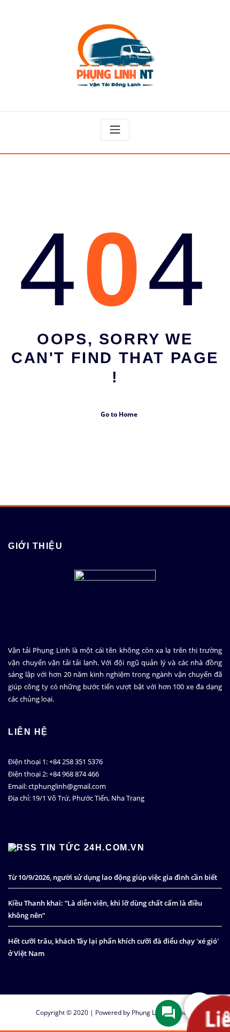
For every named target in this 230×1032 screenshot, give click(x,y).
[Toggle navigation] (115, 130)
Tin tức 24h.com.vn (92, 847)
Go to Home (119, 414)
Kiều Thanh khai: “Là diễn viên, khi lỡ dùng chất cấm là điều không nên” (105, 909)
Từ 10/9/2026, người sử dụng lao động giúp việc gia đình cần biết (112, 877)
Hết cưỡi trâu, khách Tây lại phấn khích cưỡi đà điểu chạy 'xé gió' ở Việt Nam (113, 947)
